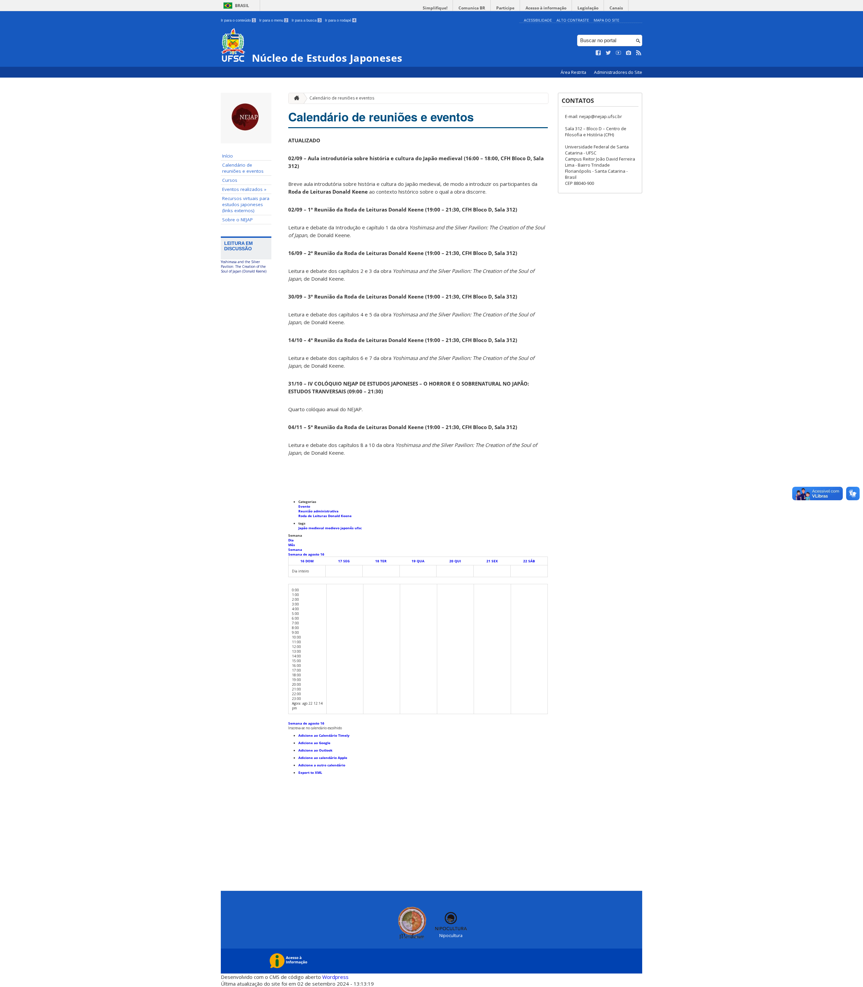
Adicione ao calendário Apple (322, 757)
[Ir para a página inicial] (295, 98)
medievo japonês (340, 528)
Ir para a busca (306, 20)
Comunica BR (471, 8)
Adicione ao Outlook (315, 750)
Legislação (587, 8)
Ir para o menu (273, 20)
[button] (315, 728)
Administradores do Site (618, 72)
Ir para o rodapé (340, 20)
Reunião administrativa (318, 511)
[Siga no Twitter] (608, 53)
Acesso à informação (546, 8)
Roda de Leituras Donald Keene (325, 515)
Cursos (229, 180)
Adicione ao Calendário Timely (324, 735)
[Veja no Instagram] (628, 53)
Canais (616, 8)
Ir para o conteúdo (238, 20)
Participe (505, 8)
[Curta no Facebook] (598, 53)
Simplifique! (435, 8)
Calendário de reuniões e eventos (243, 168)
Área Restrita (574, 72)
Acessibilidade (538, 20)
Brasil (242, 5)
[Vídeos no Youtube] (618, 53)
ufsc (358, 528)
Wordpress (335, 977)
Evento (304, 506)
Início (227, 156)
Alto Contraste (573, 20)
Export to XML (310, 772)
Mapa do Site (606, 20)
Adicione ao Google (314, 742)
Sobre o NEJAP (237, 220)
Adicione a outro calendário (321, 765)
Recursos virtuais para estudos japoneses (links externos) (245, 204)
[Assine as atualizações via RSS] (639, 53)
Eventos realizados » (244, 189)
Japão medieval (311, 528)
